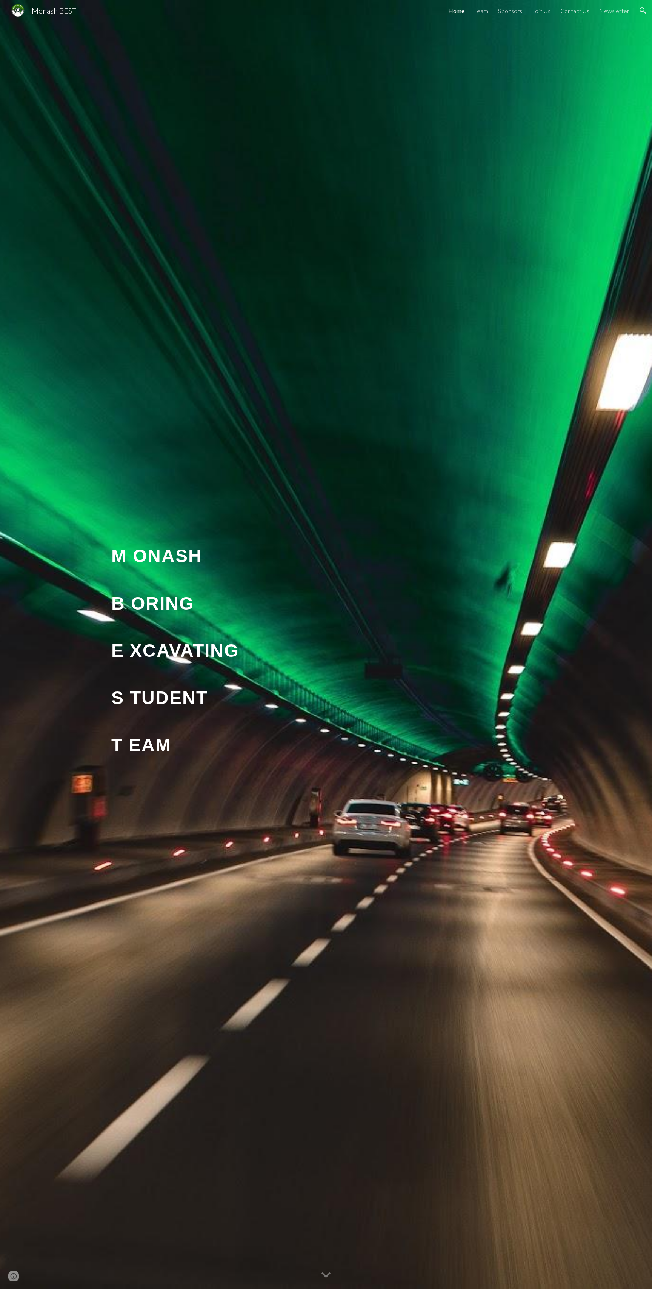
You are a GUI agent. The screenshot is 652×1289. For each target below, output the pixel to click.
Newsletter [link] (614, 10)
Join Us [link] (541, 10)
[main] (326, 644)
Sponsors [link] (510, 10)
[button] (643, 11)
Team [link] (481, 10)
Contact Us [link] (574, 10)
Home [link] (456, 10)
